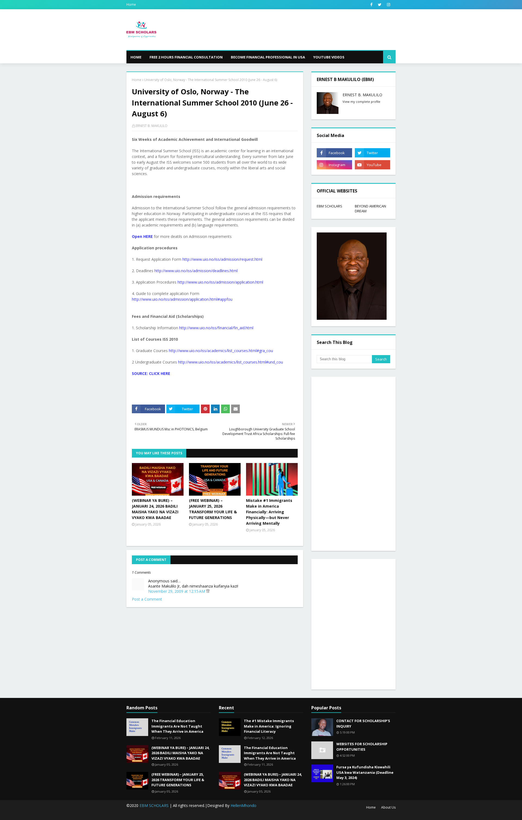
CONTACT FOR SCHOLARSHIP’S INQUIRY (363, 723)
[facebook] (371, 4)
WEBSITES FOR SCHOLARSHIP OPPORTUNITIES (361, 746)
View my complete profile (361, 102)
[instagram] (388, 4)
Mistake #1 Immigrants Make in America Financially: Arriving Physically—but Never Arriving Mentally (269, 512)
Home (131, 4)
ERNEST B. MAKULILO (151, 125)
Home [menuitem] (135, 57)
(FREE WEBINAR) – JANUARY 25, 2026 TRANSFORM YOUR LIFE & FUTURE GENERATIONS (213, 509)
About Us (388, 807)
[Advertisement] (353, 463)
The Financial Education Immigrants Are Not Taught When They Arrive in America (177, 726)
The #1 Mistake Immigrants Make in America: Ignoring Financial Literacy (269, 726)
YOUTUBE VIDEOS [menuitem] (328, 57)
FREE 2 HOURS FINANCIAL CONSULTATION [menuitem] (186, 57)
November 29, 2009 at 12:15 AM (177, 591)
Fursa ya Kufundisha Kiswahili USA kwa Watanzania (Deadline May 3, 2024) (364, 772)
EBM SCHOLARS (329, 206)
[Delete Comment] (208, 591)
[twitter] (380, 4)
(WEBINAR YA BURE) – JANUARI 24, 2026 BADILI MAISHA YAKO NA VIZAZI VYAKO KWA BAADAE (155, 509)
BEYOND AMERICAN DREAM (370, 208)
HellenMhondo (243, 805)
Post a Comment (147, 599)
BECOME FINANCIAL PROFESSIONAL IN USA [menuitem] (268, 57)
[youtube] (372, 164)
